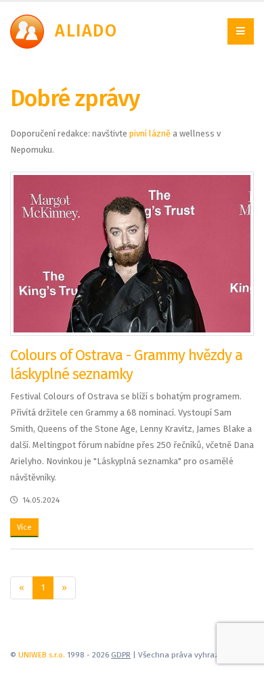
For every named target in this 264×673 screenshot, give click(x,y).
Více (24, 527)
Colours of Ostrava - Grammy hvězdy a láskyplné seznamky (126, 364)
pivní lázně (150, 133)
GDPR (121, 654)
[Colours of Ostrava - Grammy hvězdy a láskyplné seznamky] (132, 253)
